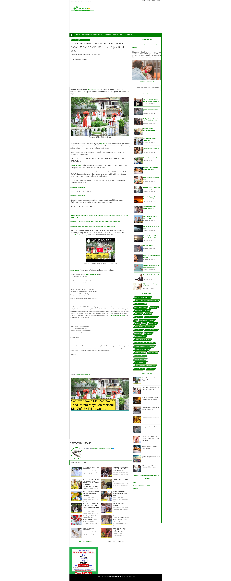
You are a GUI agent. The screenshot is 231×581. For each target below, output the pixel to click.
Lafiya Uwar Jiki (148, 333)
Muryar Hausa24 (74, 270)
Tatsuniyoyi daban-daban (140, 356)
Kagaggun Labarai (153, 323)
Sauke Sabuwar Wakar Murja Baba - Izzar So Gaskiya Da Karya (119, 530)
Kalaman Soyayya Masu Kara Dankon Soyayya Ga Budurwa (151, 188)
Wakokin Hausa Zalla (84, 39)
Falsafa (136, 320)
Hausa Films (137, 323)
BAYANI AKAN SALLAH (141, 307)
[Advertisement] (127, 18)
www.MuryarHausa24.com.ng (79, 235)
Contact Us (135, 488)
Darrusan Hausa (148, 313)
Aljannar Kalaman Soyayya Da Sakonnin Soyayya (147, 300)
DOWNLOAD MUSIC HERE (77, 187)
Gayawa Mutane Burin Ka (150, 158)
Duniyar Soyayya (138, 317)
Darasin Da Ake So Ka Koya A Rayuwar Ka (151, 256)
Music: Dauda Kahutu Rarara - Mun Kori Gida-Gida (120, 493)
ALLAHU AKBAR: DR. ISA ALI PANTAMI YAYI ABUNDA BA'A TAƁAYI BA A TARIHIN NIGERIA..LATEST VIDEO (91, 483)
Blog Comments (85, 541)
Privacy (153, 0)
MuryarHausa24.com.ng (94, 89)
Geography (135, 493)
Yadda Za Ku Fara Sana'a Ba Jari (151, 276)
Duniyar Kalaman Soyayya (92, 35)
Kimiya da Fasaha (138, 330)
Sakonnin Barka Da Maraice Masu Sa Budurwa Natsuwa (151, 237)
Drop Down (117, 35)
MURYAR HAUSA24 (75, 165)
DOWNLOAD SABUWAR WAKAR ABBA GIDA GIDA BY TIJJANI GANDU (89, 211)
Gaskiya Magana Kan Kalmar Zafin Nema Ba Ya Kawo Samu (151, 120)
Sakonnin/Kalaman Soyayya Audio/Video (144, 346)
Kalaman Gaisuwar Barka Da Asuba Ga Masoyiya (151, 168)
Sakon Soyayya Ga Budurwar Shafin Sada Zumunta (151, 266)
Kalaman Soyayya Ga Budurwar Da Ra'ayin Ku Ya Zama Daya (151, 129)
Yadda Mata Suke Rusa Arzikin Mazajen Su (149, 207)
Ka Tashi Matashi (148, 245)
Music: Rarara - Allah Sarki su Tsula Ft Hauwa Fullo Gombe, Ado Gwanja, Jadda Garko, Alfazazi (91, 506)
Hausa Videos (74, 39)
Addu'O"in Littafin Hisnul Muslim (143, 297)
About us (135, 491)
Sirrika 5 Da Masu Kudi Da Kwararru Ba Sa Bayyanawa (151, 100)
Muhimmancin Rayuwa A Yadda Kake (150, 139)
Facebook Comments (116, 541)
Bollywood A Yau (153, 307)
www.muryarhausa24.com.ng (118, 315)
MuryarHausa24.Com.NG (116, 576)
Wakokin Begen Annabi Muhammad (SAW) (145, 365)
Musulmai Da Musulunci (140, 336)
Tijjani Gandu (103, 143)
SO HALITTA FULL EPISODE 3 (88, 529)
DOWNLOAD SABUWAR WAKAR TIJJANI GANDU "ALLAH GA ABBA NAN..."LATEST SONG (95, 222)
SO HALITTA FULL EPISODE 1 (118, 504)
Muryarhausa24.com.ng (92, 274)
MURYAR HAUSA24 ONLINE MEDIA (102, 448)
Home (134, 482)
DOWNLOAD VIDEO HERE (77, 195)
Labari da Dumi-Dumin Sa (151, 330)
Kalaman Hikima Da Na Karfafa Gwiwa (144, 326)
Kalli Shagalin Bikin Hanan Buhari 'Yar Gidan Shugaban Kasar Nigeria (90, 517)
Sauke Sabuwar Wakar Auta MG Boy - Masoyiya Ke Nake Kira (91, 493)
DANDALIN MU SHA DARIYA (142, 310)
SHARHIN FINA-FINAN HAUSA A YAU (145, 343)
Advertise (128, 35)
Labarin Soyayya (138, 333)
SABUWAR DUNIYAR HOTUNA (143, 339)
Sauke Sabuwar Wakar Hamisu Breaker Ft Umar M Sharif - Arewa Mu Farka (121, 517)
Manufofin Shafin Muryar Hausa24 (141, 485)
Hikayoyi (144, 323)
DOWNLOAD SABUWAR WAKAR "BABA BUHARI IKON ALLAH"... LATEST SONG (92, 226)
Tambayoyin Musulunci (140, 352)
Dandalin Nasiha (138, 313)
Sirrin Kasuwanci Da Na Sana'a (142, 349)
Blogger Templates (114, 579)
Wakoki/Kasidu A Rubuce (140, 362)
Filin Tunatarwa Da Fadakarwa (147, 320)
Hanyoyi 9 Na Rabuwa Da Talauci (150, 110)
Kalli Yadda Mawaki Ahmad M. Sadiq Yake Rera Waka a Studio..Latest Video (120, 469)
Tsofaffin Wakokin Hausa (140, 359)
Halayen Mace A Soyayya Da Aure (151, 178)
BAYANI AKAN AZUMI (140, 304)
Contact (148, 0)
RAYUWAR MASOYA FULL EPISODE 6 (91, 468)
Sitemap (158, 0)
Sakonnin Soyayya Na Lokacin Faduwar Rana (149, 197)
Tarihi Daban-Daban (153, 352)
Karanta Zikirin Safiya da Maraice (150, 417)
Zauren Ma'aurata (150, 369)
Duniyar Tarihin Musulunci (151, 317)
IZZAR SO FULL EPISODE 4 (120, 480)
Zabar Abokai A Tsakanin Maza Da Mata (150, 217)
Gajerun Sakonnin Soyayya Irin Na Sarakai (151, 284)
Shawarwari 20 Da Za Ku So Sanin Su (151, 227)
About (143, 0)
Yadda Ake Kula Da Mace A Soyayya (150, 149)
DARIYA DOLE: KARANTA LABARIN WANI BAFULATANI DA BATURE (150, 438)
